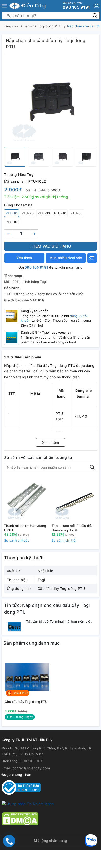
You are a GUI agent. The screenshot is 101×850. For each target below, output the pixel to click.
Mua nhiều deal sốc (66, 258)
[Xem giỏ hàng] (96, 6)
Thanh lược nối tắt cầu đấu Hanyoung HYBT (72, 528)
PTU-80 (76, 213)
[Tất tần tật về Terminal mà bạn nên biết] (14, 625)
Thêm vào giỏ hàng (50, 246)
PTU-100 (12, 222)
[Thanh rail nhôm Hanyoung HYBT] (26, 499)
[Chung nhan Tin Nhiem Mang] (28, 803)
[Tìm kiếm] (95, 16)
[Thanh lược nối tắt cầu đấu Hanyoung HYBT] (74, 499)
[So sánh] (92, 258)
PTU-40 (60, 213)
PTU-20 (28, 213)
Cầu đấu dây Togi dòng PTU (26, 702)
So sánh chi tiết (16, 540)
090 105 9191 (76, 5)
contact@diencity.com (31, 768)
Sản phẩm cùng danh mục (31, 643)
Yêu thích (24, 258)
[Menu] (4, 6)
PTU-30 (44, 213)
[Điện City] (27, 6)
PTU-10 (11, 213)
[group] (50, 101)
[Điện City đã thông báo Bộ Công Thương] (21, 787)
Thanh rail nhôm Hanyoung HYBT (25, 528)
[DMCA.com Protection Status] (20, 819)
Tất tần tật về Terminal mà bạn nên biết (59, 621)
